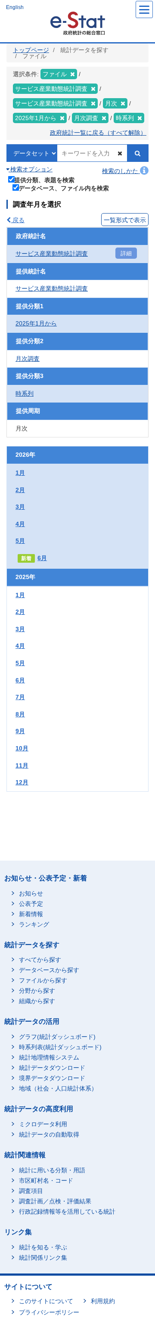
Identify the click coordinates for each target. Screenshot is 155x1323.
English (15, 7)
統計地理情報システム (49, 1057)
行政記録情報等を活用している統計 (67, 1211)
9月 (20, 731)
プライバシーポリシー (49, 1312)
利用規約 (103, 1301)
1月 (20, 472)
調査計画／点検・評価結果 (55, 1201)
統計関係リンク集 (43, 1258)
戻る (18, 220)
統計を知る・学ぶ (43, 1247)
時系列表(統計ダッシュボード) (60, 1047)
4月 (20, 524)
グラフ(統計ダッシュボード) (57, 1037)
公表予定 (31, 904)
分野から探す (37, 991)
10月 (22, 748)
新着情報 (31, 914)
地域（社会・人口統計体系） (58, 1088)
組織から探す (37, 1001)
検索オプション (31, 169)
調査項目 (31, 1191)
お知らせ (31, 893)
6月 (42, 558)
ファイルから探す (43, 980)
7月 (20, 697)
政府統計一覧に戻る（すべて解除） (98, 132)
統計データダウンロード (52, 1068)
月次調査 (28, 358)
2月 (20, 489)
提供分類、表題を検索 (44, 180)
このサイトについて (46, 1301)
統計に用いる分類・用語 (52, 1170)
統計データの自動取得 (49, 1134)
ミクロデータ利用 (43, 1124)
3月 (20, 506)
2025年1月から (36, 323)
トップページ (31, 49)
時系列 (25, 393)
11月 (22, 765)
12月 (22, 782)
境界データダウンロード (52, 1078)
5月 (20, 540)
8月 (20, 714)
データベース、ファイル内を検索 (64, 188)
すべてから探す (40, 960)
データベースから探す (49, 970)
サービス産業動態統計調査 (52, 253)
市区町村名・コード (46, 1180)
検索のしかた (121, 170)
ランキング (34, 924)
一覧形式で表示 (125, 220)
